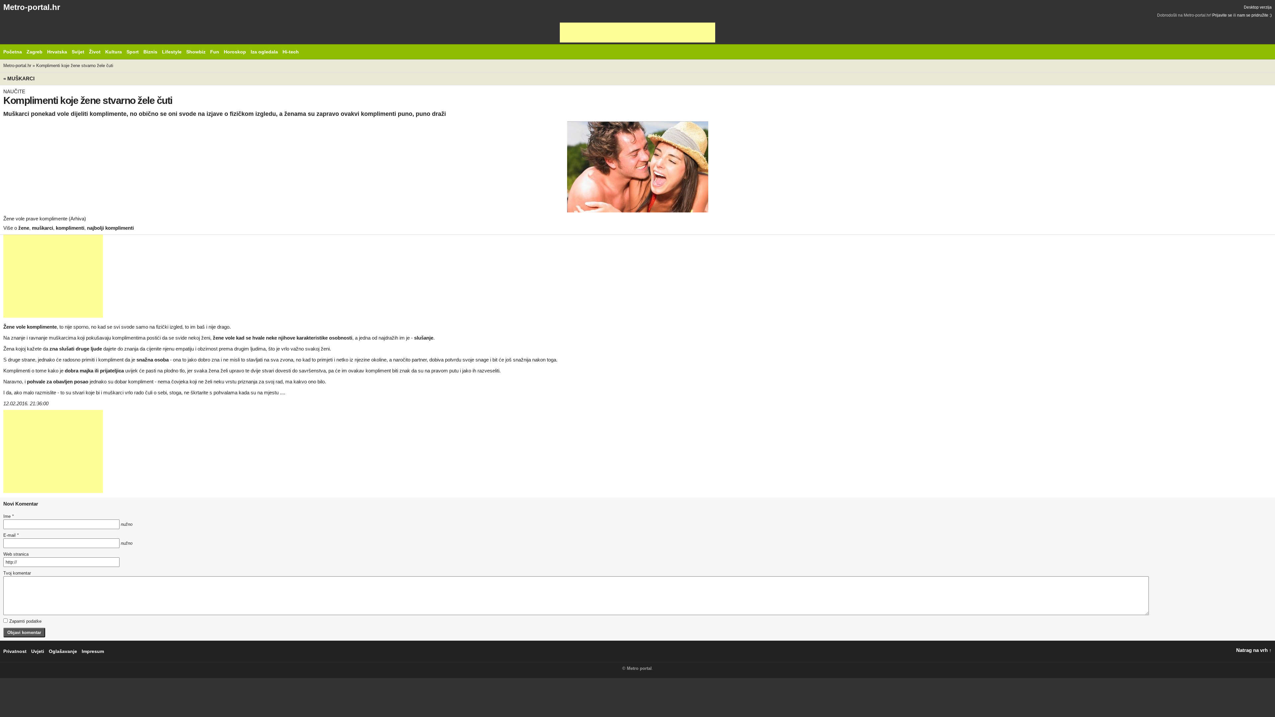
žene (23, 228)
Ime (8, 516)
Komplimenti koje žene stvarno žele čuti (74, 65)
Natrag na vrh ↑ (1254, 650)
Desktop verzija (1258, 7)
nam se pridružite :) (1254, 15)
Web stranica (16, 554)
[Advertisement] (637, 32)
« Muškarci (19, 78)
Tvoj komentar (17, 573)
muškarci (42, 228)
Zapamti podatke (25, 621)
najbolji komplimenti (110, 228)
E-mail (11, 535)
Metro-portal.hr (31, 7)
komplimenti (70, 228)
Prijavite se (1222, 15)
